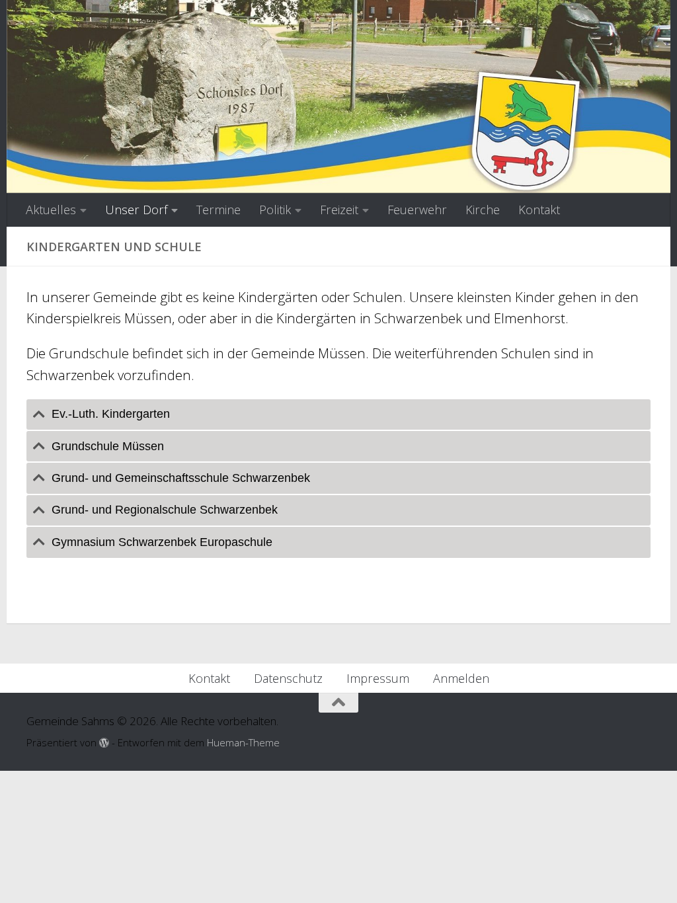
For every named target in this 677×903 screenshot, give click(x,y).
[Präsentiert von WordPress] (104, 743)
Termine (218, 209)
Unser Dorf (136, 209)
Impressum (377, 678)
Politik (275, 209)
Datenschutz (288, 678)
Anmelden (461, 678)
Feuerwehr (417, 209)
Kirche (482, 209)
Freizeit (339, 209)
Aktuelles (51, 209)
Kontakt (539, 209)
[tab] (338, 414)
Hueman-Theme (243, 742)
